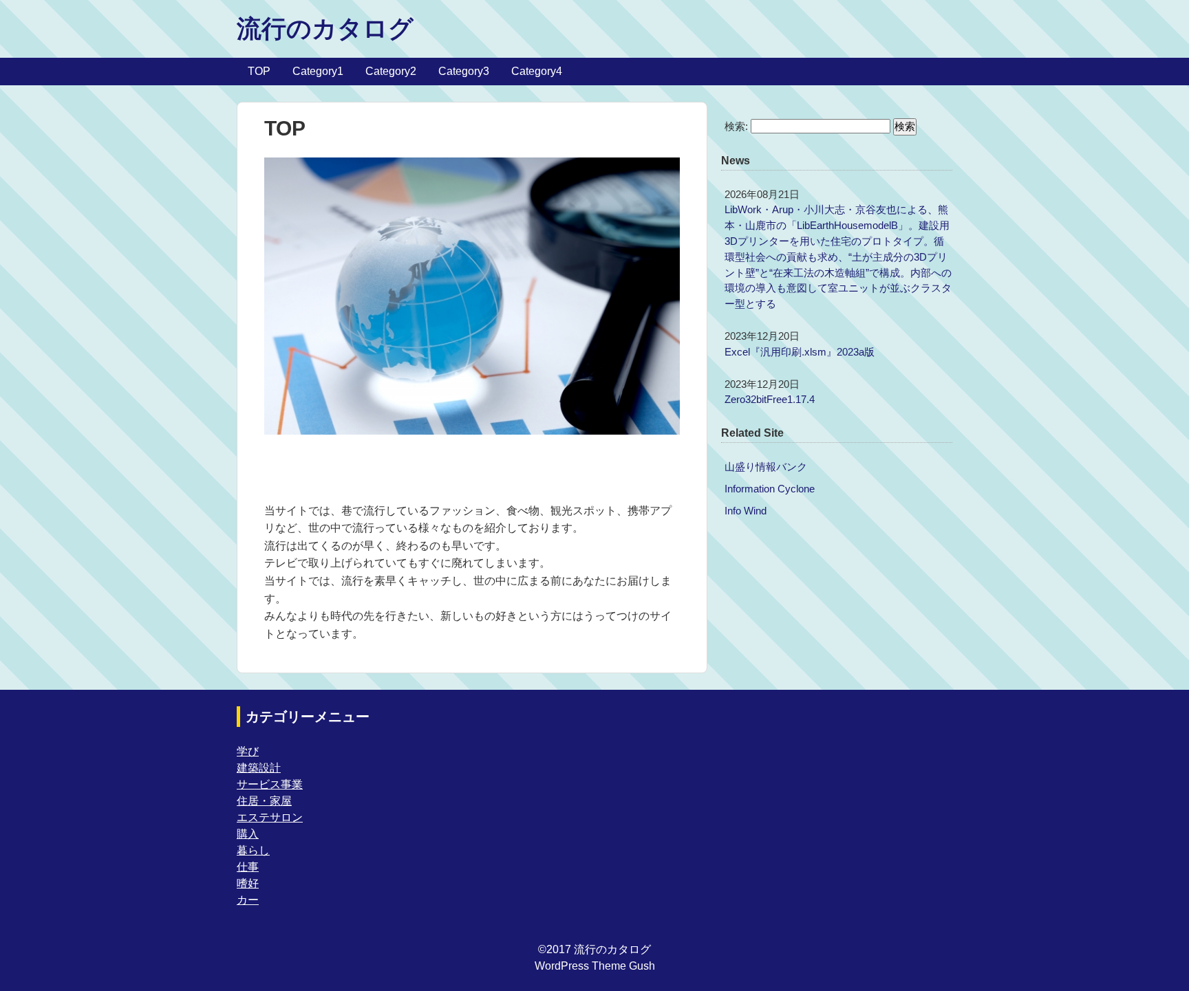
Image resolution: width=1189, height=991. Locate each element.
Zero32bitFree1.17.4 (770, 399)
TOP (259, 71)
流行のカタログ (325, 28)
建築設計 (259, 768)
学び (248, 751)
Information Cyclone (770, 488)
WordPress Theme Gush (595, 966)
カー (248, 900)
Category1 (317, 71)
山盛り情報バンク (766, 466)
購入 (248, 834)
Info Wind (746, 510)
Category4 (536, 71)
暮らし (253, 850)
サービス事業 (270, 784)
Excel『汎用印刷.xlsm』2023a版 (800, 352)
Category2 (390, 71)
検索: (736, 126)
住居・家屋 (264, 801)
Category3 (463, 71)
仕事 (248, 867)
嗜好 (248, 883)
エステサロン (270, 817)
